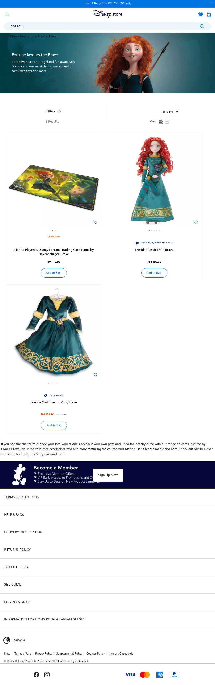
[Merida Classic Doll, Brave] (154, 183)
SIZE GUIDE (12, 585)
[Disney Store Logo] (107, 14)
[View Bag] (209, 14)
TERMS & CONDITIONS (21, 497)
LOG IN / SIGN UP (17, 602)
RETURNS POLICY (17, 550)
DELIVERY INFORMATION (23, 532)
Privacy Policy (43, 653)
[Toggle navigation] (8, 14)
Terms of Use (22, 653)
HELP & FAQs (14, 515)
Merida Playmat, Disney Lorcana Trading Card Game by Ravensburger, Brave (54, 252)
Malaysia (18, 640)
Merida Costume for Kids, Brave (54, 403)
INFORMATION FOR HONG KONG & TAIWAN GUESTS (44, 620)
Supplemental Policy (69, 653)
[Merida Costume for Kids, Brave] (54, 335)
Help (7, 653)
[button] (210, 4)
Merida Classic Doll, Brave (154, 250)
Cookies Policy (95, 653)
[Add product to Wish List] (95, 222)
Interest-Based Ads (121, 653)
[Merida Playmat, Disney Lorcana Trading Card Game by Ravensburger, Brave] (54, 183)
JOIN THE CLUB (16, 567)
